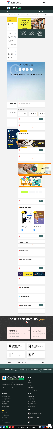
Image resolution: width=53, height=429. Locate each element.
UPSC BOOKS (33, 113)
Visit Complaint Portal (32, 403)
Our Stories (30, 382)
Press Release (30, 384)
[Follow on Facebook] (30, 8)
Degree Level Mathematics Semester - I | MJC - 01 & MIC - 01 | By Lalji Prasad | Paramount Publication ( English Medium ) (25, 227)
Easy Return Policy (5, 415)
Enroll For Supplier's (5, 401)
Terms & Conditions (6, 422)
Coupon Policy (4, 419)
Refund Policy (4, 417)
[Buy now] (26, 212)
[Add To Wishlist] (28, 212)
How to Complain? (31, 401)
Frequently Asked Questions (33, 390)
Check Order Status (11, 14)
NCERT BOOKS (22, 113)
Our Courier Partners (31, 406)
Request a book (31, 398)
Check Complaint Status (32, 404)
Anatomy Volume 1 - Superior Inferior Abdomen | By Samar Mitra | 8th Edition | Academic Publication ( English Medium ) (38, 227)
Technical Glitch (31, 387)
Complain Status (43, 14)
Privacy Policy (4, 413)
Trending (32, 192)
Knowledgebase (5, 403)
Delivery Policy (4, 412)
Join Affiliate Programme (6, 398)
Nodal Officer (4, 404)
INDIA (45, 8)
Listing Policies (30, 385)
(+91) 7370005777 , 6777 (43, 8)
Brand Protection (5, 420)
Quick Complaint (21, 14)
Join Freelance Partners (6, 399)
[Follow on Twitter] (32, 8)
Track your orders (31, 396)
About (29, 380)
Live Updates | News (31, 389)
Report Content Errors (32, 399)
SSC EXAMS (43, 113)
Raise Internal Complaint (32, 14)
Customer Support (5, 406)
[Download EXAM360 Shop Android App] (35, 8)
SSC (37, 192)
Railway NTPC (24, 192)
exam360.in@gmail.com (40, 8)
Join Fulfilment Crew (6, 396)
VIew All (41, 118)
